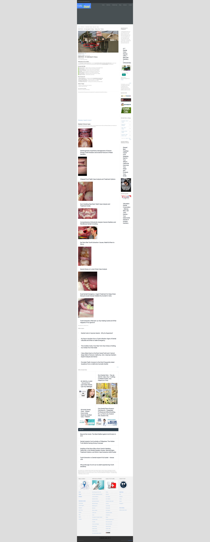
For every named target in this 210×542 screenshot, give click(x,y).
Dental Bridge (94, 526)
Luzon (85, 53)
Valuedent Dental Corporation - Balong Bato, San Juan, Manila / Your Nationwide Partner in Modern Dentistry (126, 213)
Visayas (122, 79)
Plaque (107, 517)
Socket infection (108, 526)
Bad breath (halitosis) (95, 501)
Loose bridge (108, 505)
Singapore (80, 507)
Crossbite (93, 521)
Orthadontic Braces (109, 512)
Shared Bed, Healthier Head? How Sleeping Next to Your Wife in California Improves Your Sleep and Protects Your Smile (126, 162)
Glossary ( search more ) (85, 120)
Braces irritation (94, 510)
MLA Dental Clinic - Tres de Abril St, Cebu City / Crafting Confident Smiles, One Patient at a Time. (106, 377)
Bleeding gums (94, 505)
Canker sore (94, 512)
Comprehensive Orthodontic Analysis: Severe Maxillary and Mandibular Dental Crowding (98, 223)
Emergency (121, 503)
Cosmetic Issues (94, 519)
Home (103, 4)
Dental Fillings (94, 528)
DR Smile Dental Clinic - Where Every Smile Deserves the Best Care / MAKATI (86, 413)
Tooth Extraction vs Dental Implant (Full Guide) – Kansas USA (97, 458)
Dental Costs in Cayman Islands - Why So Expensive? (97, 333)
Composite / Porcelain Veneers (97, 517)
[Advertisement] (105, 16)
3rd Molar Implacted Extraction (97, 494)
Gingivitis (107, 494)
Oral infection (108, 510)
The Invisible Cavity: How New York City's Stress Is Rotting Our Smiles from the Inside (98, 346)
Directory (108, 4)
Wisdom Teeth (108, 528)
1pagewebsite (130, 540)
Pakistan (80, 512)
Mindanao (80, 496)
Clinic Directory (121, 507)
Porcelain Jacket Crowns (110, 519)
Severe (120, 501)
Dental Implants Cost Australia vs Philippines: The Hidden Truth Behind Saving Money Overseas (97, 442)
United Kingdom (81, 505)
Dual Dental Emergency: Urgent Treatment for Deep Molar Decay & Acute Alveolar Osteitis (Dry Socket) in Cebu (98, 295)
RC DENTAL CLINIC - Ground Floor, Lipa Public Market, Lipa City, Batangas (86, 383)
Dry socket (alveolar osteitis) (96, 533)
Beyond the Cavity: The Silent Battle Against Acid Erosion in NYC (98, 435)
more (130, 83)
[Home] (84, 6)
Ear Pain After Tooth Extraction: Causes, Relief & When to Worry (97, 243)
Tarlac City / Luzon (81, 54)
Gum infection (108, 498)
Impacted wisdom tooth (109, 501)
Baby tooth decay (95, 503)
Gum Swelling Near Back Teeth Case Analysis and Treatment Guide (95, 205)
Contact (130, 4)
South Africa (81, 510)
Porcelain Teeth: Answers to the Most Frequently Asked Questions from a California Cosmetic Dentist (97, 363)
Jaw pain (107, 503)
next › (127, 138)
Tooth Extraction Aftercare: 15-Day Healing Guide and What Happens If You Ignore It (98, 321)
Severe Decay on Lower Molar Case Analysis (93, 269)
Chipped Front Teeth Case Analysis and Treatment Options (97, 179)
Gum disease (108, 496)
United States (81, 503)
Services (125, 4)
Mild (120, 494)
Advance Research (95, 496)
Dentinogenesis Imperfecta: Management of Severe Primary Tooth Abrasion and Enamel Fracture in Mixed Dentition (96, 152)
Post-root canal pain (109, 521)
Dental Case (114, 4)
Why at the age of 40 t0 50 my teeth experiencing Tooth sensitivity (97, 465)
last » (130, 138)
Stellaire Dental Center (123, 510)
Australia (80, 519)
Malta (79, 514)
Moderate (120, 496)
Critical (120, 498)
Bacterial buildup (95, 498)
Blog (120, 4)
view (124, 74)
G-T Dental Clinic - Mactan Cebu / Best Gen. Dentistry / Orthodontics (126, 56)
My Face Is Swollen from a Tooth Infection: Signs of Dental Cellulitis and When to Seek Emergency (98, 339)
